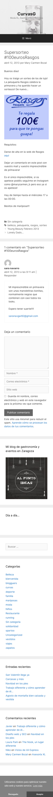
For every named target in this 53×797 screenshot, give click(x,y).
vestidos (10, 639)
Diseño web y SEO (16, 734)
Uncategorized (14, 635)
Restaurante (13, 613)
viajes (9, 643)
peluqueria (23, 225)
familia (9, 596)
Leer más (37, 786)
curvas (9, 587)
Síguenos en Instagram (28, 527)
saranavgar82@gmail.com (23, 316)
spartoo (10, 630)
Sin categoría (14, 221)
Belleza (10, 574)
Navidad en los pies (17, 683)
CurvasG (26, 13)
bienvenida (12, 578)
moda (9, 604)
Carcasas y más (15, 679)
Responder (10, 275)
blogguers (11, 583)
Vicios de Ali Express (27, 750)
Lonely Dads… (15, 232)
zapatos (10, 647)
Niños (9, 609)
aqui (7, 155)
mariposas (11, 600)
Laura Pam (12, 742)
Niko (8, 750)
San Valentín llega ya (17, 674)
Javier (9, 726)
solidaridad (12, 626)
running (10, 617)
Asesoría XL (39, 754)
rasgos (34, 225)
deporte (10, 591)
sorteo (43, 225)
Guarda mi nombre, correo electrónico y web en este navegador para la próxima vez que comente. (25, 400)
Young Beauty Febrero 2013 (23, 228)
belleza (11, 225)
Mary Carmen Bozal (17, 754)
